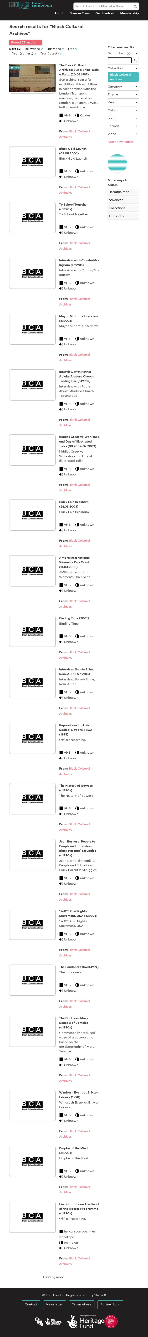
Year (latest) (49, 53)
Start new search (121, 142)
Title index (116, 216)
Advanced (116, 200)
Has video (53, 49)
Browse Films (80, 13)
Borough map (119, 192)
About (59, 13)
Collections (117, 208)
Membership (129, 13)
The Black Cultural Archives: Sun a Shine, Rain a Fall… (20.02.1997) (79, 69)
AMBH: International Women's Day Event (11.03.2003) (74, 562)
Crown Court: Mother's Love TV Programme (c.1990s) (76, 1280)
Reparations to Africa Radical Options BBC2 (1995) (75, 729)
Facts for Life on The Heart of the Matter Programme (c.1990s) (79, 1208)
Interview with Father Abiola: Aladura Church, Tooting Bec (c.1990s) (76, 376)
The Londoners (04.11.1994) (79, 967)
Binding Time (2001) (74, 618)
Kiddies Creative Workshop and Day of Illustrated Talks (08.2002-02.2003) (79, 441)
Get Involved (104, 13)
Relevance (32, 49)
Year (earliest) (22, 53)
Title (71, 49)
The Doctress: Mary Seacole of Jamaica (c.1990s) (73, 1022)
